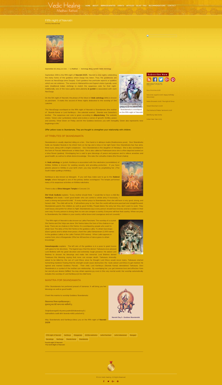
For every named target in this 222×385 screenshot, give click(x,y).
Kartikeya (49, 197)
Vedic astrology (97, 98)
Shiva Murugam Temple (67, 188)
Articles (130, 6)
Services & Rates (108, 6)
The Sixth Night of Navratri (55, 345)
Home (87, 6)
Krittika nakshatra (91, 335)
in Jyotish (92, 89)
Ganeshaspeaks (51, 246)
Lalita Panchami (105, 335)
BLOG (138, 6)
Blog (90, 69)
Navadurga (49, 339)
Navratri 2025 (81, 75)
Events (121, 6)
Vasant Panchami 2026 (155, 106)
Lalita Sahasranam (120, 335)
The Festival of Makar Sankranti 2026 (159, 110)
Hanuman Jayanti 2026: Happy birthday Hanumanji (160, 96)
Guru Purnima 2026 (153, 90)
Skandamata (83, 339)
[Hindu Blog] (111, 366)
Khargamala (78, 335)
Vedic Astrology (105, 69)
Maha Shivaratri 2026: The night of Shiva (160, 101)
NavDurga (60, 339)
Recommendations (157, 6)
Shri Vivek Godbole (53, 195)
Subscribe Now (158, 74)
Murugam (133, 335)
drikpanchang (99, 115)
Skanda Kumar (71, 339)
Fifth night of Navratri (53, 335)
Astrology (84, 69)
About (95, 6)
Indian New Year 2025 (154, 119)
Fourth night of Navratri (54, 342)
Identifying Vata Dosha (154, 115)
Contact (172, 6)
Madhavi (75, 69)
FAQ (144, 6)
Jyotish (96, 69)
